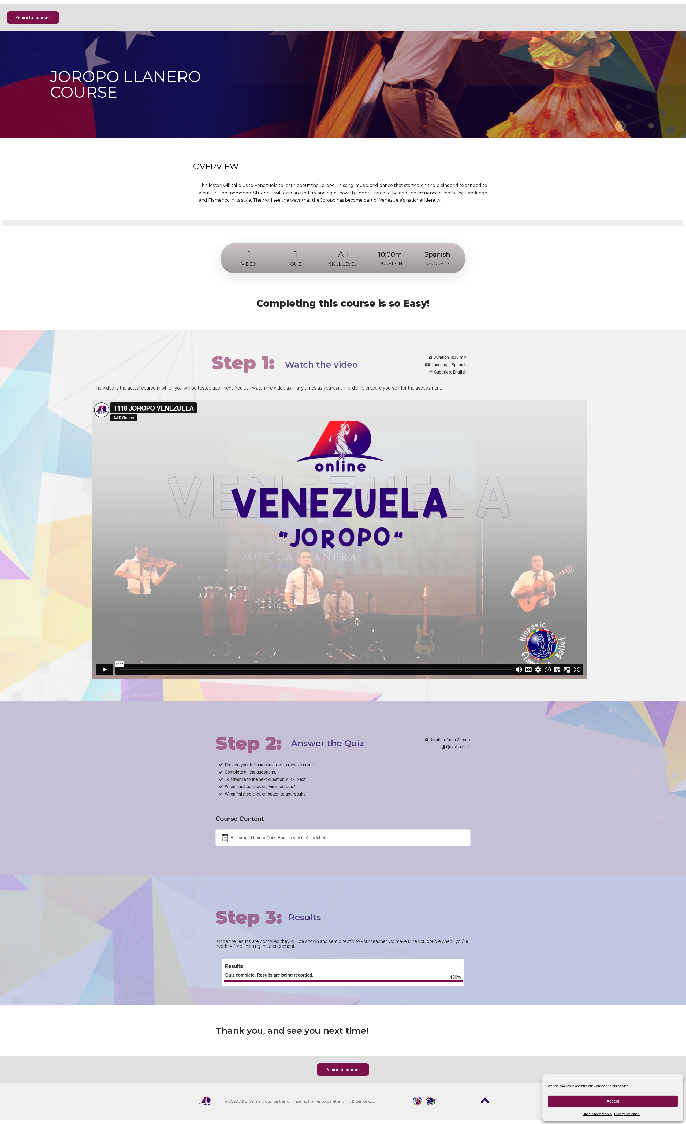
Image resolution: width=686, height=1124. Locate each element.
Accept (613, 1101)
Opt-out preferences (597, 1114)
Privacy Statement (627, 1114)
